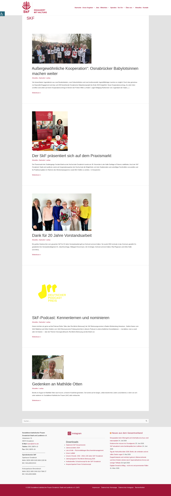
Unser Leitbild (70, 453)
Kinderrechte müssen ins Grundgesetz (122, 443)
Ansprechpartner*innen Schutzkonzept (78, 464)
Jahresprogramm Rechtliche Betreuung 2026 (80, 459)
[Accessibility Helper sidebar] (2, 13)
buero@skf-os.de (33, 444)
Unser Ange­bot (87, 7)
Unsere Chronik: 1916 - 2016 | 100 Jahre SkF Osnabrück (84, 456)
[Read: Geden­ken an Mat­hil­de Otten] (48, 367)
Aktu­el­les (138, 7)
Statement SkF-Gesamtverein (75, 445)
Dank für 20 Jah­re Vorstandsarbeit (62, 235)
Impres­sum (96, 487)
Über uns (129, 7)
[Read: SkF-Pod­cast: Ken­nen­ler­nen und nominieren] (52, 293)
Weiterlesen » (36, 93)
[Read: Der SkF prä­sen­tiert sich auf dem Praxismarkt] (50, 131)
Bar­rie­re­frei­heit (139, 487)
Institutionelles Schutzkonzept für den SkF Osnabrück (83, 461)
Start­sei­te (78, 7)
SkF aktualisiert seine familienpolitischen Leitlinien (126, 446)
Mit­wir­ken (103, 7)
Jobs (97, 7)
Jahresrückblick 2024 (73, 448)
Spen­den (113, 7)
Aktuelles (35, 78)
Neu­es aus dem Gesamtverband (127, 433)
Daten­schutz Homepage (109, 487)
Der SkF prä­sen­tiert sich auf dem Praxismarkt (71, 156)
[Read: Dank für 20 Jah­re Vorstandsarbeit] (61, 212)
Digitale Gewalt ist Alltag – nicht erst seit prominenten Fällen (129, 465)
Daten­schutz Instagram (126, 487)
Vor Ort (120, 7)
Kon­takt (145, 7)
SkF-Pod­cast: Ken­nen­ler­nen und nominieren (70, 318)
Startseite (42, 78)
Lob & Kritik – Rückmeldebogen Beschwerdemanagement (84, 450)
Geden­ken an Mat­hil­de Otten (57, 384)
